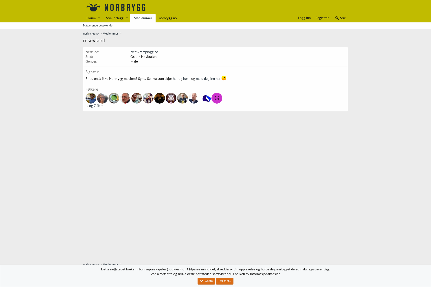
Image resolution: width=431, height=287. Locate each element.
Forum (91, 18)
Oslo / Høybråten (143, 57)
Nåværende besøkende (97, 25)
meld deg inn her (208, 78)
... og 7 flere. (95, 106)
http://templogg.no (144, 52)
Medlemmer (143, 18)
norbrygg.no (168, 18)
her (175, 78)
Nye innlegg (114, 18)
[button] (99, 18)
